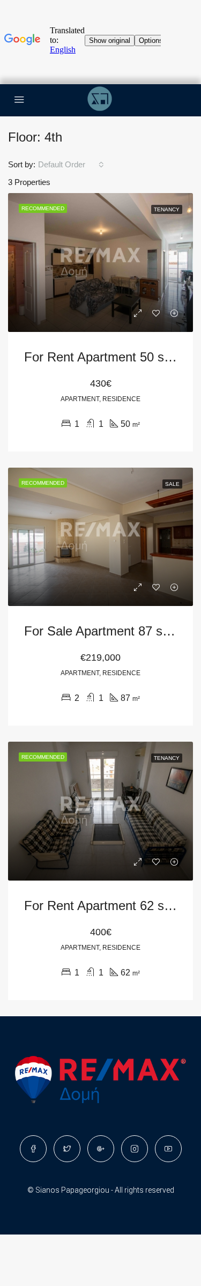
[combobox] (71, 164)
